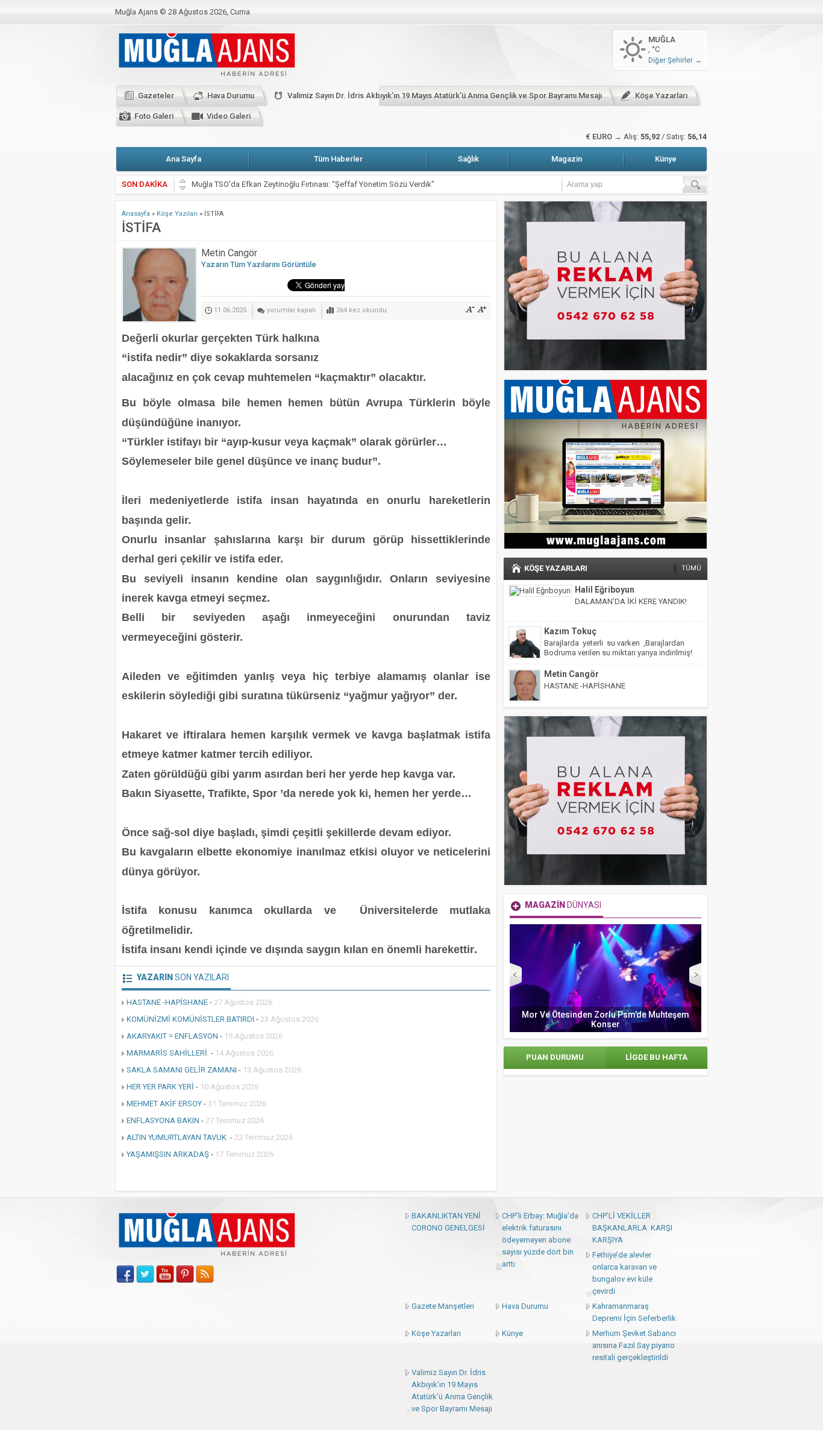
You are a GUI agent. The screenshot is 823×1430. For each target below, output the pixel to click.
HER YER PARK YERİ (160, 1086)
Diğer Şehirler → (675, 60)
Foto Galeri (154, 116)
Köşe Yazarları (661, 95)
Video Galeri (229, 116)
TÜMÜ (691, 568)
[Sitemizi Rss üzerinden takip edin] (205, 1274)
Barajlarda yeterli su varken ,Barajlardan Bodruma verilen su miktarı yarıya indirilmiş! (618, 647)
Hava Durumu (230, 95)
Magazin (566, 158)
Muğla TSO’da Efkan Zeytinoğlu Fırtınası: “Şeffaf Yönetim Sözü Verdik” (313, 184)
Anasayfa (136, 214)
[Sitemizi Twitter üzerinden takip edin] (145, 1274)
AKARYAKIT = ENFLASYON (172, 1036)
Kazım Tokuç (570, 631)
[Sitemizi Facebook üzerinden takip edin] (125, 1274)
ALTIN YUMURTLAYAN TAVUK (177, 1137)
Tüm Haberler (338, 158)
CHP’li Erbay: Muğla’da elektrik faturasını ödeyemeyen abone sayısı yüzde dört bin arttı (540, 1239)
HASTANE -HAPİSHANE (167, 1002)
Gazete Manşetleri (442, 1306)
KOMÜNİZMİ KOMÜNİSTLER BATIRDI (190, 1019)
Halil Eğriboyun (604, 589)
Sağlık (468, 158)
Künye (666, 158)
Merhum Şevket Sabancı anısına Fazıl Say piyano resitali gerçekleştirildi (634, 1345)
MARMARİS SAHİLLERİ (168, 1052)
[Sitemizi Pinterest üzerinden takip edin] (185, 1274)
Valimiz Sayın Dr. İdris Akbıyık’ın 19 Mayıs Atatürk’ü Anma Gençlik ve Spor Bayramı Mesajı (444, 95)
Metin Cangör (571, 674)
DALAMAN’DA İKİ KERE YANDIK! (631, 601)
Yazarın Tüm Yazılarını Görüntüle (258, 264)
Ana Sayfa (183, 158)
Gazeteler (156, 95)
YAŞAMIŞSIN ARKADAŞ (168, 1154)
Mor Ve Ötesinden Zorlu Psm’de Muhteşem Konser (605, 1019)
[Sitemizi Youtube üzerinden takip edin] (165, 1274)
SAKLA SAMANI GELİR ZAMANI (182, 1069)
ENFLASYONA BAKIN (163, 1120)
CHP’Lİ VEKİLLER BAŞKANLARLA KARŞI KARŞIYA (632, 1227)
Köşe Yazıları (177, 214)
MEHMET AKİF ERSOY (164, 1103)
